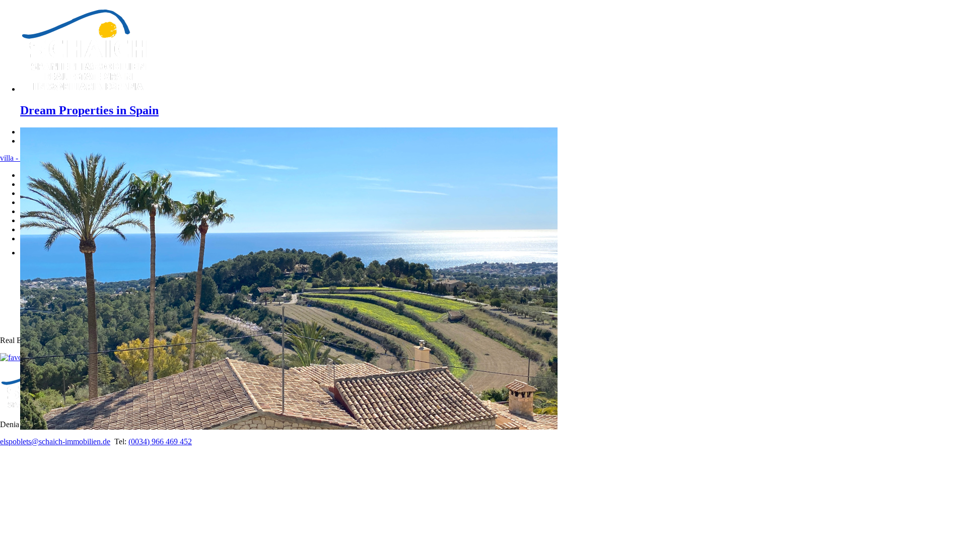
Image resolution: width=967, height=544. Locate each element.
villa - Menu (19, 158)
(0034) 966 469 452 (160, 441)
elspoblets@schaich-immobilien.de (55, 441)
